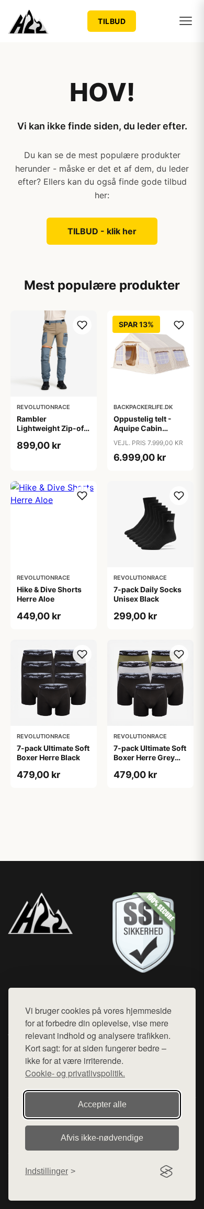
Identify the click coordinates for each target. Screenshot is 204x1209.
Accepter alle (102, 1104)
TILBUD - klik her (102, 231)
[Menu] (185, 20)
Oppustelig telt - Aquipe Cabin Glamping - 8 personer (143, 433)
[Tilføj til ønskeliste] (82, 325)
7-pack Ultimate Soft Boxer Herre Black (53, 753)
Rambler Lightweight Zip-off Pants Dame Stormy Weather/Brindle (52, 433)
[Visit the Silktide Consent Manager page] (166, 1171)
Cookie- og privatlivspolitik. (75, 1073)
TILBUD (112, 21)
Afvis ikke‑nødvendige (102, 1137)
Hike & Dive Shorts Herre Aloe (49, 594)
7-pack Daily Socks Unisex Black (148, 594)
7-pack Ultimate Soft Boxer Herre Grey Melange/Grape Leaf (150, 757)
